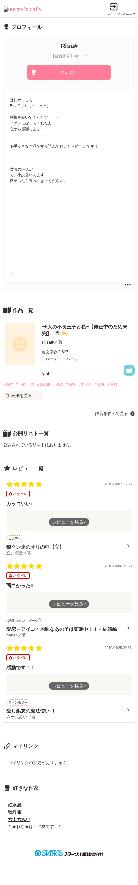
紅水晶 (15, 804)
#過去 (58, 384)
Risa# (48, 342)
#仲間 (112, 384)
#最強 (8, 384)
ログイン (114, 13)
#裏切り (85, 384)
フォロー (69, 72)
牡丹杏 (15, 811)
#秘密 (71, 384)
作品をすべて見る (111, 413)
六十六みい (19, 819)
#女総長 (44, 384)
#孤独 (100, 384)
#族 (31, 384)
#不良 (21, 384)
